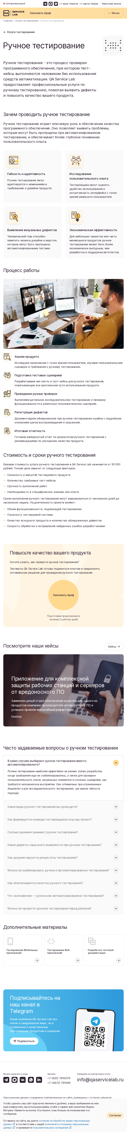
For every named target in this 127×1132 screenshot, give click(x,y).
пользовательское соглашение (50, 1127)
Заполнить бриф (40, 13)
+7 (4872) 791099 (88, 3)
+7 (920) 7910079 (68, 3)
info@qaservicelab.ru (100, 1079)
